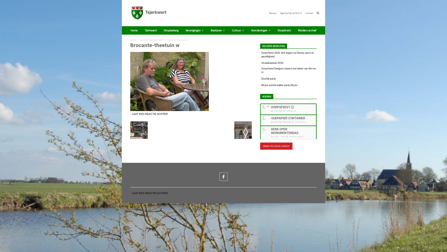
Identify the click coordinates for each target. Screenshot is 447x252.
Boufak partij (268, 78)
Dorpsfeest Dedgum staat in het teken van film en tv (288, 70)
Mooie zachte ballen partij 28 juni (279, 85)
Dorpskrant (284, 30)
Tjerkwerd (151, 30)
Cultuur (236, 30)
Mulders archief (307, 30)
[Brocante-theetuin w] (169, 110)
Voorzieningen (259, 30)
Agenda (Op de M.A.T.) (291, 13)
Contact (309, 13)
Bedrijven (216, 30)
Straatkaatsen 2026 (272, 63)
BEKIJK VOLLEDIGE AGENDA (276, 146)
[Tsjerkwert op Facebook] (223, 176)
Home (134, 30)
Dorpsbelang (171, 30)
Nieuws (273, 13)
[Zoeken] (318, 13)
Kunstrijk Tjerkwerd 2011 (152, 39)
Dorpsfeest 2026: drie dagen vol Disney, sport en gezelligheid (287, 54)
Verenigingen (193, 30)
